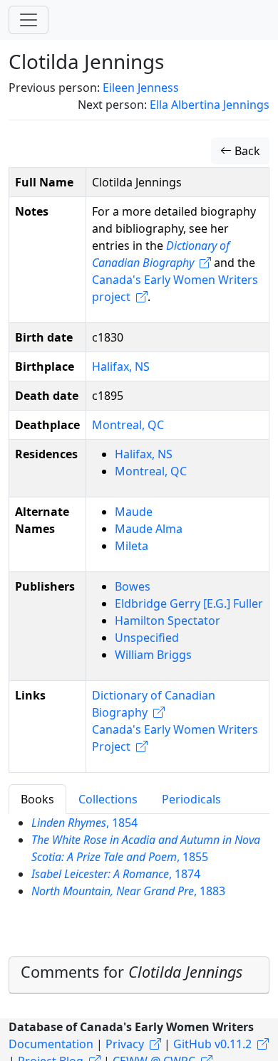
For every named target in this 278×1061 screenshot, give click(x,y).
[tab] (139, 975)
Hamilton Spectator (167, 620)
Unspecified (147, 637)
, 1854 (84, 822)
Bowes (132, 586)
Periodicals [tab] (191, 799)
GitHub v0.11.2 (212, 1044)
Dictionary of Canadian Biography (153, 703)
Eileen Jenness (141, 87)
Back (246, 151)
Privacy (124, 1044)
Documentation (51, 1044)
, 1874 (115, 874)
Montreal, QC (128, 425)
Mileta (131, 546)
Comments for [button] (131, 971)
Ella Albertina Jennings (209, 104)
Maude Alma (148, 529)
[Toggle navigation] (28, 20)
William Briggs (153, 655)
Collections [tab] (108, 799)
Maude (134, 511)
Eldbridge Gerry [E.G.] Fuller (189, 603)
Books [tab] (37, 799)
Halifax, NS (121, 366)
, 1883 (128, 891)
